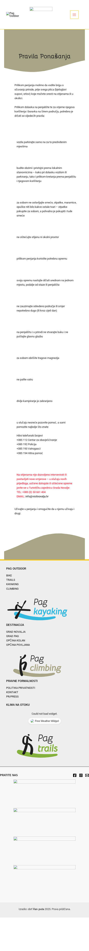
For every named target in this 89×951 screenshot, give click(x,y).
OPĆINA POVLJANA (18, 644)
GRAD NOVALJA (15, 631)
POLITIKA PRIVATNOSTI (20, 687)
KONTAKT (12, 692)
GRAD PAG (12, 636)
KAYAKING (12, 584)
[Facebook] (75, 775)
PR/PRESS (12, 696)
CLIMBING (12, 588)
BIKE (9, 575)
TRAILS (10, 579)
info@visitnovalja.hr (36, 496)
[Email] (87, 775)
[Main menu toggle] (74, 14)
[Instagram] (81, 775)
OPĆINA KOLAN (15, 640)
